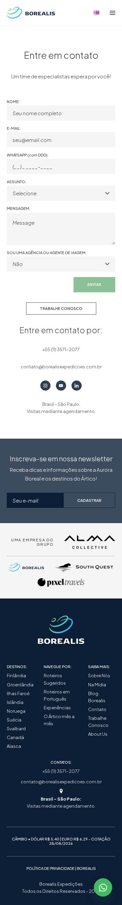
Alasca (14, 746)
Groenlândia (20, 684)
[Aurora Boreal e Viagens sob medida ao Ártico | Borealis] (31, 12)
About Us (97, 734)
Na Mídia (97, 684)
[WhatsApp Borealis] (103, 887)
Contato (97, 709)
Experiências (57, 707)
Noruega (16, 711)
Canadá (15, 737)
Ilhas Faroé (18, 693)
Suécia (14, 720)
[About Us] (97, 13)
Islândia (15, 702)
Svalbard (16, 728)
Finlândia (16, 675)
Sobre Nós (99, 675)
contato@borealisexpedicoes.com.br (61, 781)
